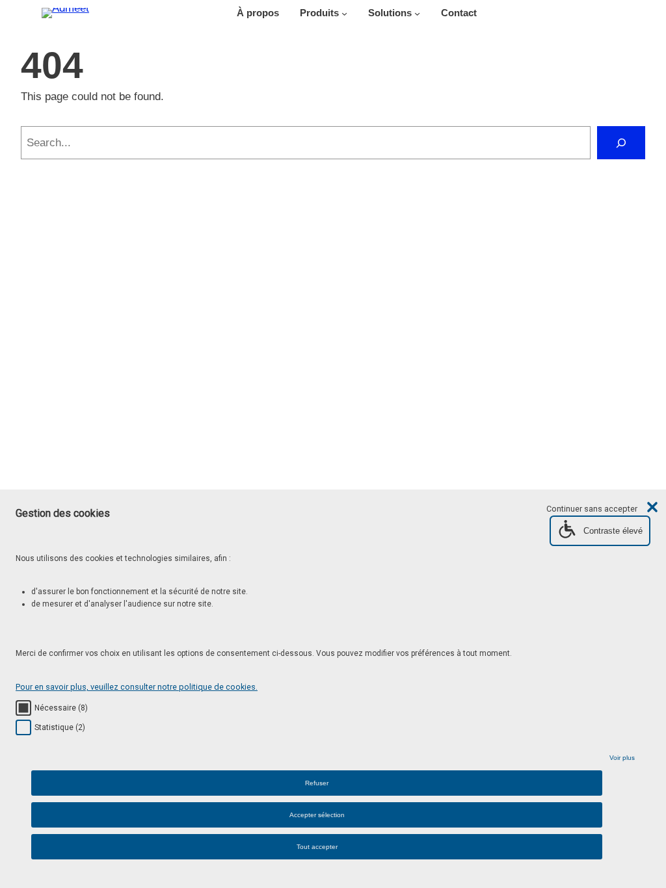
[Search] (621, 142)
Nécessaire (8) (61, 707)
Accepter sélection (317, 814)
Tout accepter (317, 846)
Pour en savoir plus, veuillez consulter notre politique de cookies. (137, 687)
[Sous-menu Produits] (344, 13)
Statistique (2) (59, 727)
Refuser (316, 783)
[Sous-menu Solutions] (417, 13)
